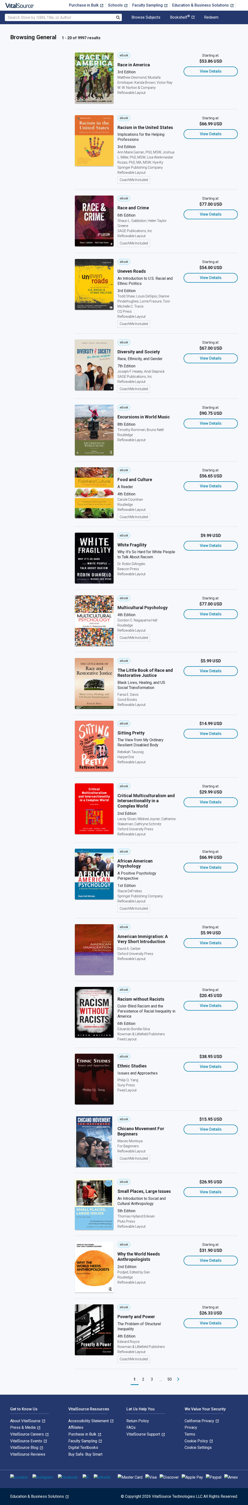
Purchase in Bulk (84, 5)
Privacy (191, 1427)
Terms (190, 1434)
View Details (211, 71)
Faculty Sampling (148, 5)
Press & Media (23, 1427)
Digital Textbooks (83, 1447)
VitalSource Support (143, 1434)
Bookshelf (180, 17)
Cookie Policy (197, 1441)
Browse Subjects (146, 17)
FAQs (131, 1427)
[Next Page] (178, 1379)
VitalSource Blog (24, 1447)
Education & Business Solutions (201, 5)
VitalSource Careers (27, 1434)
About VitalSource (25, 1421)
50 (169, 1379)
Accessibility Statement (89, 1421)
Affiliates (75, 1427)
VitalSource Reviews (27, 1454)
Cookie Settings (198, 1447)
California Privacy (200, 1421)
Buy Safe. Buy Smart (85, 1454)
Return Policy (137, 1421)
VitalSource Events (26, 1441)
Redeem (211, 17)
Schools (116, 5)
